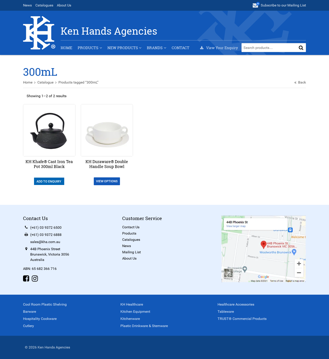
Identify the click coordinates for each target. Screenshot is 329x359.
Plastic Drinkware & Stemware (144, 326)
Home (66, 47)
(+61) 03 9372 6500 (46, 227)
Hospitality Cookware (40, 319)
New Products (122, 47)
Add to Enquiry (49, 181)
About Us (64, 5)
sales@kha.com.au (45, 242)
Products (88, 47)
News (27, 5)
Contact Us (130, 227)
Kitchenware (130, 319)
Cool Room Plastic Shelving (45, 304)
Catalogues (44, 5)
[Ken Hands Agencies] (39, 32)
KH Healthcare (131, 304)
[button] (301, 47)
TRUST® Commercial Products (242, 319)
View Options (107, 181)
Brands (154, 47)
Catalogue (45, 82)
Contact (180, 47)
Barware (29, 311)
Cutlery (28, 326)
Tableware (226, 311)
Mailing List (131, 252)
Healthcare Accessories (236, 304)
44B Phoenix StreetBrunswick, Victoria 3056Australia (49, 254)
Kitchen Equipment (135, 311)
